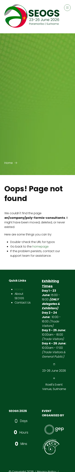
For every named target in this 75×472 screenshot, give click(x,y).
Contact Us (23, 302)
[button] (67, 7)
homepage (40, 246)
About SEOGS (19, 296)
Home (8, 163)
